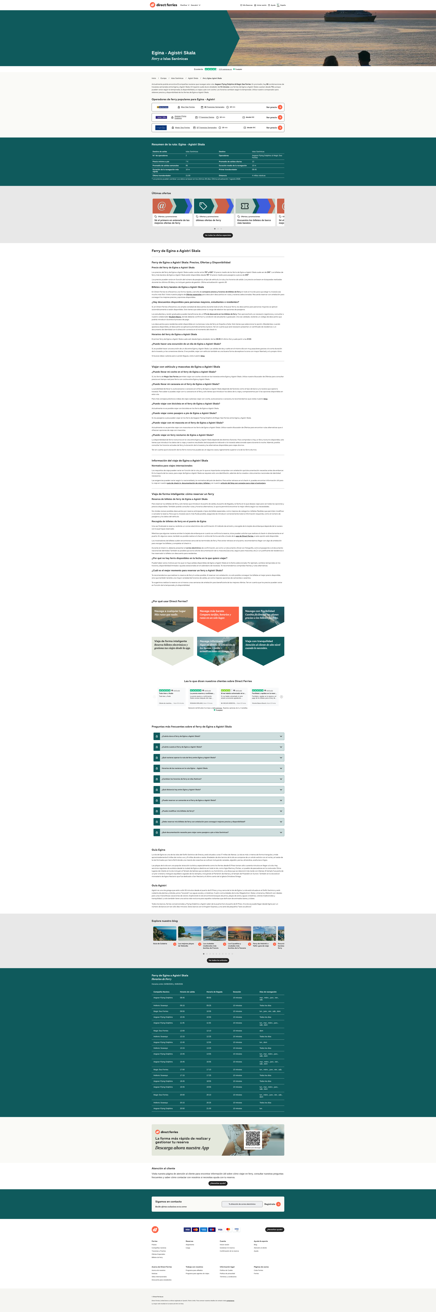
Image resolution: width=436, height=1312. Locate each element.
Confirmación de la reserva (229, 1251)
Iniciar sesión (224, 1245)
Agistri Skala (193, 78)
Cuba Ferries (258, 1270)
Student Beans (175, 317)
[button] (219, 736)
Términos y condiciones (228, 1277)
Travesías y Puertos (159, 1251)
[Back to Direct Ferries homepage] (163, 5)
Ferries (256, 1273)
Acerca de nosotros (158, 1270)
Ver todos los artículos (218, 960)
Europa (163, 78)
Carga (188, 1248)
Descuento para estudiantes (161, 1280)
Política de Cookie (226, 1270)
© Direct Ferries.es (157, 1296)
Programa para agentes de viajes (197, 1273)
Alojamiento (190, 1245)
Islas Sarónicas (177, 78)
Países (154, 1245)
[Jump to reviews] (218, 69)
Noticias (154, 1273)
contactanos (230, 1300)
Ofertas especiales (194, 295)
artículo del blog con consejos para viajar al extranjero (243, 483)
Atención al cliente (260, 1248)
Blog (255, 1245)
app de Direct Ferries (244, 536)
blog (202, 356)
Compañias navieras (159, 1248)
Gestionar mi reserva (227, 1248)
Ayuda (256, 1251)
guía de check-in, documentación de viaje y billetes (188, 483)
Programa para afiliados (194, 1270)
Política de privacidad (227, 1273)
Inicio (154, 78)
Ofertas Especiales (158, 1254)
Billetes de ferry (157, 1257)
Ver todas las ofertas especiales (218, 235)
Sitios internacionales (159, 1277)
